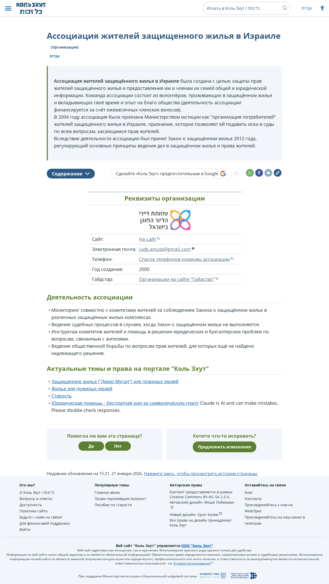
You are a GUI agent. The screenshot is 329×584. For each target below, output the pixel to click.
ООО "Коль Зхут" (197, 545)
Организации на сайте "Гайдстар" (176, 279)
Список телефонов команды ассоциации (184, 259)
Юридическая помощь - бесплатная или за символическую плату (124, 403)
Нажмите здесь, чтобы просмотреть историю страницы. (201, 473)
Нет (118, 446)
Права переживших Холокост (120, 498)
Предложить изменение (224, 447)
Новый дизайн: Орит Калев (194, 514)
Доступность (31, 504)
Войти (25, 529)
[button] (8, 8)
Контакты (253, 498)
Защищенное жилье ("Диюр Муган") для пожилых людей (114, 381)
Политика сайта (34, 510)
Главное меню (107, 492)
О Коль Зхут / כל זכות (37, 492)
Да (91, 446)
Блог (249, 492)
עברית (307, 8)
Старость (61, 396)
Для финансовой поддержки (45, 523)
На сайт (147, 239)
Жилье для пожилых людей (81, 388)
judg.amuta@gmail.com (165, 249)
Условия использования (192, 563)
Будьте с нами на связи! (41, 517)
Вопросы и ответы (36, 498)
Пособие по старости (113, 504)
